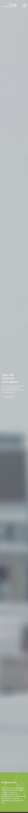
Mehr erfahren (9, 397)
